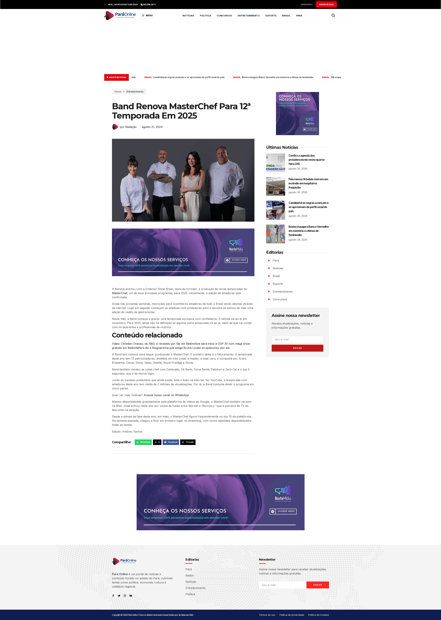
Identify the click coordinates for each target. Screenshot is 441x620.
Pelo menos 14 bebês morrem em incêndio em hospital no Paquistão (308, 183)
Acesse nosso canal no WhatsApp (166, 395)
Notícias (188, 15)
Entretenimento (249, 15)
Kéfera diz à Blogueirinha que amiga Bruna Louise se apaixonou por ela (182, 348)
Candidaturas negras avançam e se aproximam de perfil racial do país (143, 77)
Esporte (270, 15)
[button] (143, 442)
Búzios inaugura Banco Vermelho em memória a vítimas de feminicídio (231, 77)
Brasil (286, 15)
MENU (149, 15)
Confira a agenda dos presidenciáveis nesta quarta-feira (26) (307, 160)
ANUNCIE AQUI (326, 4)
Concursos (224, 15)
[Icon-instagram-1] (125, 595)
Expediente (307, 4)
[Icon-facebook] (113, 595)
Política (205, 15)
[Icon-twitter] (119, 595)
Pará (299, 15)
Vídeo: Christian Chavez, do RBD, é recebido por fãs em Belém (153, 343)
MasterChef (119, 293)
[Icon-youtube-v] (131, 595)
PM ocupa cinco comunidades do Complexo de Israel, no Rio (315, 77)
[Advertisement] (220, 48)
